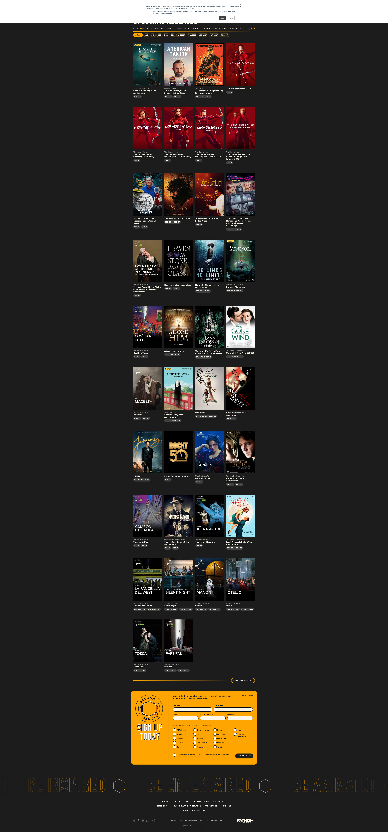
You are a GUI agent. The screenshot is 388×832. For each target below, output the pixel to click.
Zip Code (231, 714)
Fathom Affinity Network (187, 806)
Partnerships (212, 806)
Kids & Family (222, 738)
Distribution (163, 806)
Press (187, 802)
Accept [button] (222, 18)
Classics (180, 743)
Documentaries (203, 730)
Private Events (201, 802)
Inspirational (222, 734)
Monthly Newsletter (242, 735)
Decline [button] (231, 18)
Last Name (218, 706)
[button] (253, 28)
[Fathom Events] (245, 821)
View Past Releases (243, 680)
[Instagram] (143, 820)
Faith (199, 734)
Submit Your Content (194, 810)
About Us (166, 802)
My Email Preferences (193, 820)
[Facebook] (134, 820)
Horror (220, 730)
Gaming (200, 747)
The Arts (180, 738)
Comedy (180, 747)
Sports (220, 747)
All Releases (181, 730)
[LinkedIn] (155, 820)
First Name (177, 706)
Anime (179, 734)
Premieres (221, 743)
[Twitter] (139, 820)
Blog (239, 730)
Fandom (200, 738)
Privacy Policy (216, 820)
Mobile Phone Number (208, 714)
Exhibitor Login (177, 820)
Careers (227, 806)
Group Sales (219, 802)
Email (175, 714)
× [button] (240, 4)
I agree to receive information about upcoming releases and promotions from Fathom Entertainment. (203, 756)
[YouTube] (151, 820)
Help (177, 802)
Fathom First (202, 743)
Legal (207, 820)
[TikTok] (147, 820)
